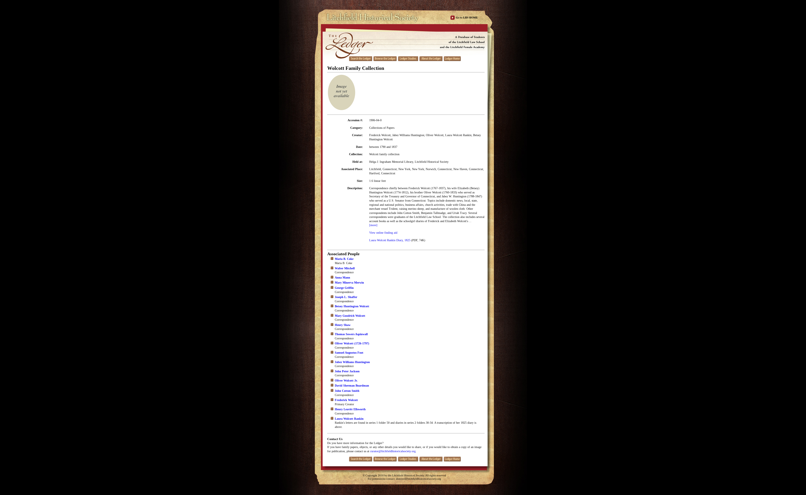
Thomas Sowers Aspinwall (351, 334)
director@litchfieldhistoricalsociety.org (418, 478)
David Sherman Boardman (352, 385)
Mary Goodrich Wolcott (350, 315)
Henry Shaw (343, 325)
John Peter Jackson (347, 371)
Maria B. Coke (344, 259)
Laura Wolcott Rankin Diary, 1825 (389, 240)
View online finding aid (383, 232)
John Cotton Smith (347, 390)
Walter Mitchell (345, 268)
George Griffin (344, 287)
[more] (373, 225)
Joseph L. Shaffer (346, 297)
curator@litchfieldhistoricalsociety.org (393, 451)
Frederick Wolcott (346, 400)
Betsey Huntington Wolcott (352, 306)
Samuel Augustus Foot (349, 352)
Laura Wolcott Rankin (349, 418)
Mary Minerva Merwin (349, 282)
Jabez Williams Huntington (352, 362)
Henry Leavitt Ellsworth (350, 409)
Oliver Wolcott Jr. (346, 380)
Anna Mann (342, 277)
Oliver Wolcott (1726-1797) (352, 343)
